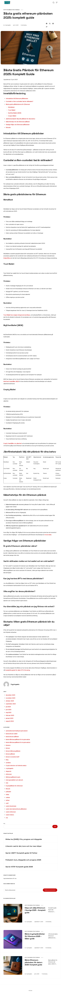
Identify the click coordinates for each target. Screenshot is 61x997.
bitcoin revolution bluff (12, 757)
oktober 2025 (10, 701)
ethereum (9, 774)
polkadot (8, 792)
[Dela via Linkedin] (53, 23)
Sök (4, 823)
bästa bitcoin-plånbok (12, 737)
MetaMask (11, 107)
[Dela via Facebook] (46, 23)
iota (7, 783)
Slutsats (8, 127)
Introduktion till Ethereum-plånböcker (17, 98)
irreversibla (47, 535)
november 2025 (10, 698)
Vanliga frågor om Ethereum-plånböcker (18, 125)
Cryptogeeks (8, 25)
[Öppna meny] (56, 2)
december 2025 (10, 695)
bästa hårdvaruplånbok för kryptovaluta (18, 739)
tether (8, 800)
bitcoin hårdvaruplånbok (13, 751)
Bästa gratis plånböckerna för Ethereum (18, 104)
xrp (7, 818)
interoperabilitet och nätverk (14, 780)
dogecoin (8, 771)
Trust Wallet (11, 110)
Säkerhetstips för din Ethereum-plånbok (18, 122)
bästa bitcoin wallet (11, 734)
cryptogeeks (9, 768)
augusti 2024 (10, 721)
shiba (7, 794)
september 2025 (11, 704)
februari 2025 (10, 715)
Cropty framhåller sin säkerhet (12, 443)
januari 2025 (9, 718)
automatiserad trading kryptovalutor (17, 731)
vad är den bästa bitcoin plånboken (16, 809)
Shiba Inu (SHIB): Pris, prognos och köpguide (24, 839)
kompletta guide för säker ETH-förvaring (18, 670)
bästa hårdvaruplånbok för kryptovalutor (18, 742)
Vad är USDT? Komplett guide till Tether (21, 853)
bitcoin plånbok (10, 754)
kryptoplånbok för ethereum (11, 9)
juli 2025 (8, 707)
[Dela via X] (49, 23)
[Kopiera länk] (46, 26)
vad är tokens (10, 815)
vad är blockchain (11, 806)
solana (8, 797)
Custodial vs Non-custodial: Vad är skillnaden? (19, 101)
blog (7, 760)
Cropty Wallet (12, 116)
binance (8, 745)
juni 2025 (8, 710)
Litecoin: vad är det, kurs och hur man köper (24, 846)
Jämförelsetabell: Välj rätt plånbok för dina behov (20, 119)
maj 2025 (8, 712)
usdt (7, 803)
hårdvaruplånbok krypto (13, 777)
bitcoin (8, 748)
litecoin (8, 789)
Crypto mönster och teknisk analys (16, 765)
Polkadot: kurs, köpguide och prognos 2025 (23, 860)
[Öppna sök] (53, 2)
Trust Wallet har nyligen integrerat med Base (16, 315)
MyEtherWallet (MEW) (14, 113)
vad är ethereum (11, 812)
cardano (8, 763)
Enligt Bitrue (7, 258)
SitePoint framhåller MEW (11, 381)
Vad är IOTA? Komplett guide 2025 (19, 867)
